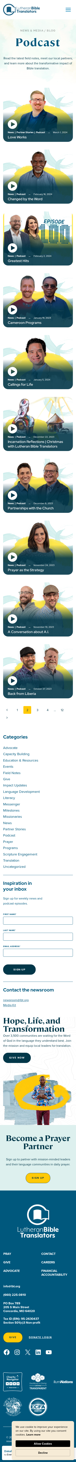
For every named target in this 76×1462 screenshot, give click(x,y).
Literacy (9, 797)
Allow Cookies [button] (43, 1444)
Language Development (21, 791)
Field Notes (11, 772)
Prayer (8, 841)
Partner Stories (14, 829)
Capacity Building (16, 753)
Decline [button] (43, 1453)
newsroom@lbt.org (16, 1000)
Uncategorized (14, 866)
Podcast (9, 835)
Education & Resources (20, 760)
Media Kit (9, 1005)
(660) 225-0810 (14, 1295)
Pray (7, 1254)
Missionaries (12, 816)
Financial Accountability (54, 1273)
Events (8, 766)
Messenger (11, 804)
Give (6, 779)
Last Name (9, 930)
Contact (48, 1254)
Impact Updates (15, 785)
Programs (10, 847)
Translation (11, 860)
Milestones (11, 810)
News (7, 822)
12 (62, 710)
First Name (9, 914)
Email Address (11, 946)
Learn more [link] (33, 1434)
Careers (48, 1262)
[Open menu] (68, 9)
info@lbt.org (11, 1286)
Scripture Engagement (20, 854)
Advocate (10, 747)
